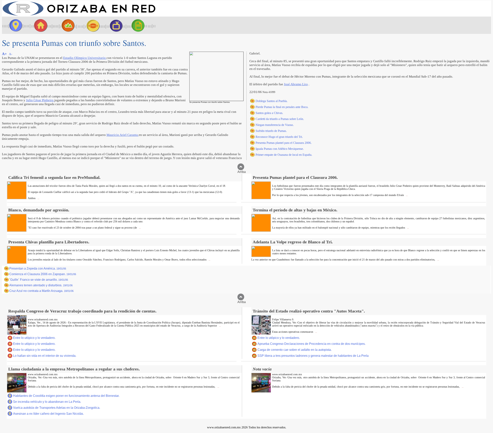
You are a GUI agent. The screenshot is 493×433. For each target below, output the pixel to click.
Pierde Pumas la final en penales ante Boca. (282, 107)
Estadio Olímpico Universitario (84, 58)
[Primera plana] (14, 25)
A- (10, 54)
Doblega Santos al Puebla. (272, 101)
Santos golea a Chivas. (269, 113)
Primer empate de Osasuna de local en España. (284, 154)
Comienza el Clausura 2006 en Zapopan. (42, 274)
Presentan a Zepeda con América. (37, 268)
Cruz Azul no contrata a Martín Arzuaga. (41, 290)
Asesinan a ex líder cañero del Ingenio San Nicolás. (48, 413)
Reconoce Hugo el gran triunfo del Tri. (279, 136)
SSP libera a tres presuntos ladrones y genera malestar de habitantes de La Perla (313, 355)
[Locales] (39, 25)
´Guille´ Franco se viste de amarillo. (38, 279)
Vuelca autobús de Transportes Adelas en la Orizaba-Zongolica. (56, 407)
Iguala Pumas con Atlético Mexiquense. (280, 148)
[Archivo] (141, 25)
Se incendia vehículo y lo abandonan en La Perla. (47, 401)
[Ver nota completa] (17, 198)
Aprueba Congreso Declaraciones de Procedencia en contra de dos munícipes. (311, 343)
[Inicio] (79, 15)
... (38, 198)
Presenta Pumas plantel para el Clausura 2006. (284, 142)
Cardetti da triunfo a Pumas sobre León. (280, 119)
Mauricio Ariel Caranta (122, 135)
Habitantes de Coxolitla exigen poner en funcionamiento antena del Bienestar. (66, 395)
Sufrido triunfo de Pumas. (271, 130)
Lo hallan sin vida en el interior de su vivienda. (44, 355)
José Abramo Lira (296, 84)
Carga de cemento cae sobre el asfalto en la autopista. (294, 349)
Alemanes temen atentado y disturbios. (41, 285)
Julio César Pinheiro (40, 100)
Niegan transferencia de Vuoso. (275, 124)
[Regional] (64, 25)
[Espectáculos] (114, 25)
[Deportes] (89, 25)
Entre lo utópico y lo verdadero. (34, 337)
